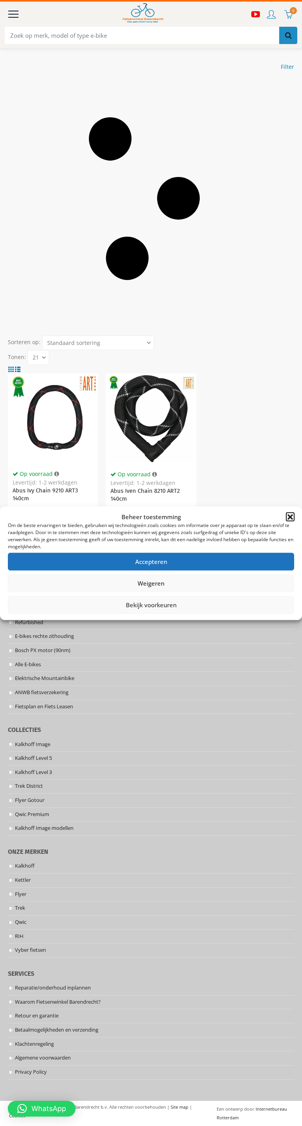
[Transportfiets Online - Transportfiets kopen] (142, 14)
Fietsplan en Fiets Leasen (44, 706)
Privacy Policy (31, 1072)
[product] (53, 418)
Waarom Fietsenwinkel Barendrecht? (58, 1002)
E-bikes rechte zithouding (44, 636)
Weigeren (151, 583)
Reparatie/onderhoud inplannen (53, 987)
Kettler (23, 880)
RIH (19, 936)
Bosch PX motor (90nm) (42, 650)
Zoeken (288, 35)
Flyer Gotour (29, 800)
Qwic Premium (32, 814)
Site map (179, 1107)
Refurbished (29, 622)
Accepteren (151, 562)
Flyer (20, 894)
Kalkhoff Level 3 (33, 772)
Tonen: (17, 357)
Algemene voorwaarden (43, 1057)
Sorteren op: (24, 342)
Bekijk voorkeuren (151, 605)
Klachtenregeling (34, 1044)
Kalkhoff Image (32, 744)
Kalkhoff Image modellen (44, 828)
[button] (290, 516)
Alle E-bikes (28, 664)
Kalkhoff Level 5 (33, 758)
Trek (20, 908)
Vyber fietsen (30, 950)
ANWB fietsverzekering (41, 692)
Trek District (29, 786)
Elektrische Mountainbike (44, 678)
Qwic (20, 922)
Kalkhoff (25, 865)
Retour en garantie (37, 1015)
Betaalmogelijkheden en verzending (56, 1029)
